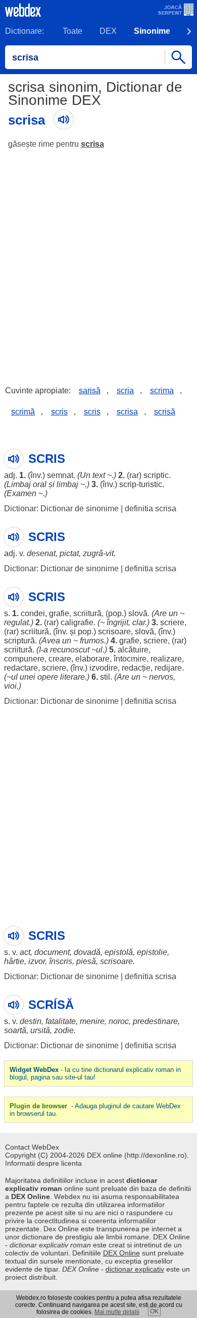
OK (154, 1311)
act (25, 952)
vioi (10, 686)
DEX (108, 31)
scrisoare (114, 631)
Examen (21, 493)
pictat (69, 553)
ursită (40, 1030)
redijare (168, 668)
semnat (60, 475)
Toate (72, 31)
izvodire (103, 668)
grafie (59, 613)
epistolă (119, 952)
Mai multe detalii (116, 1311)
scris (59, 411)
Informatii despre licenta (43, 1163)
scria (125, 390)
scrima (162, 390)
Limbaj (19, 484)
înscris (60, 961)
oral (39, 484)
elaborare (92, 658)
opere (47, 677)
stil (105, 677)
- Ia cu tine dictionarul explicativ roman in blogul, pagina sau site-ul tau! (95, 1073)
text (98, 475)
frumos (92, 640)
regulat (16, 622)
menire (92, 1021)
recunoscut (69, 649)
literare (72, 677)
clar (138, 622)
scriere (172, 622)
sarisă (90, 390)
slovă (137, 613)
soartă (15, 1030)
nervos (161, 677)
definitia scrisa (150, 508)
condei (33, 613)
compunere (24, 658)
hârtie (14, 961)
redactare (21, 668)
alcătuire (133, 649)
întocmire (130, 658)
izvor (36, 961)
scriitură (87, 613)
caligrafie (77, 622)
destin (30, 1021)
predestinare (155, 1021)
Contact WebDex (32, 1147)
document (52, 952)
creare (59, 658)
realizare (166, 658)
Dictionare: (24, 31)
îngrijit (117, 622)
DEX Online (121, 1253)
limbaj (67, 484)
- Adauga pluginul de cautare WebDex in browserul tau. (95, 1109)
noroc (119, 1021)
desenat (41, 553)
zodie (64, 1030)
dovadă (87, 952)
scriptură (19, 640)
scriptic (156, 475)
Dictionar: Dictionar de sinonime (61, 508)
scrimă (23, 411)
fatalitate (60, 1021)
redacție (136, 668)
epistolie (152, 952)
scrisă (164, 411)
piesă (86, 961)
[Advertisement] (98, 259)
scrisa (92, 144)
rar (134, 475)
